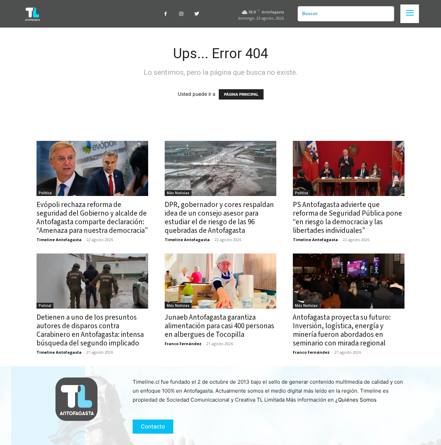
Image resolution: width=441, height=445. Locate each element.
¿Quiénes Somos (356, 399)
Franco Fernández (183, 343)
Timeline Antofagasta (59, 239)
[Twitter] (197, 14)
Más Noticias (178, 192)
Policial (45, 305)
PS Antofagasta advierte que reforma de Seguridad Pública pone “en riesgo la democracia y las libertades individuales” (347, 217)
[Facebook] (166, 14)
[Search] (386, 13)
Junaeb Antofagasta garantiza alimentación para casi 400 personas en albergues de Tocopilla (219, 326)
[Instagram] (181, 14)
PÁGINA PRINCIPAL (241, 94)
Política (45, 192)
